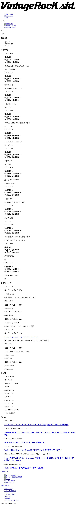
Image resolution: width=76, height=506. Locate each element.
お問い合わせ (8, 496)
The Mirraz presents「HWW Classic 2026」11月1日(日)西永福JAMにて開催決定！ (36, 425)
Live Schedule (8, 16)
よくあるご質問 (9, 494)
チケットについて (10, 491)
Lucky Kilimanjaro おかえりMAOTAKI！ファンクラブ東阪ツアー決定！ (33, 450)
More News (4, 471)
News (6, 17)
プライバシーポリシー (11, 500)
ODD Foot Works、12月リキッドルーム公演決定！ (24, 443)
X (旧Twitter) (8, 489)
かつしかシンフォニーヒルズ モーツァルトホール (20, 337)
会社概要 (7, 498)
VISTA (6, 492)
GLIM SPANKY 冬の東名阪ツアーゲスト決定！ (23, 468)
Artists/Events (8, 14)
